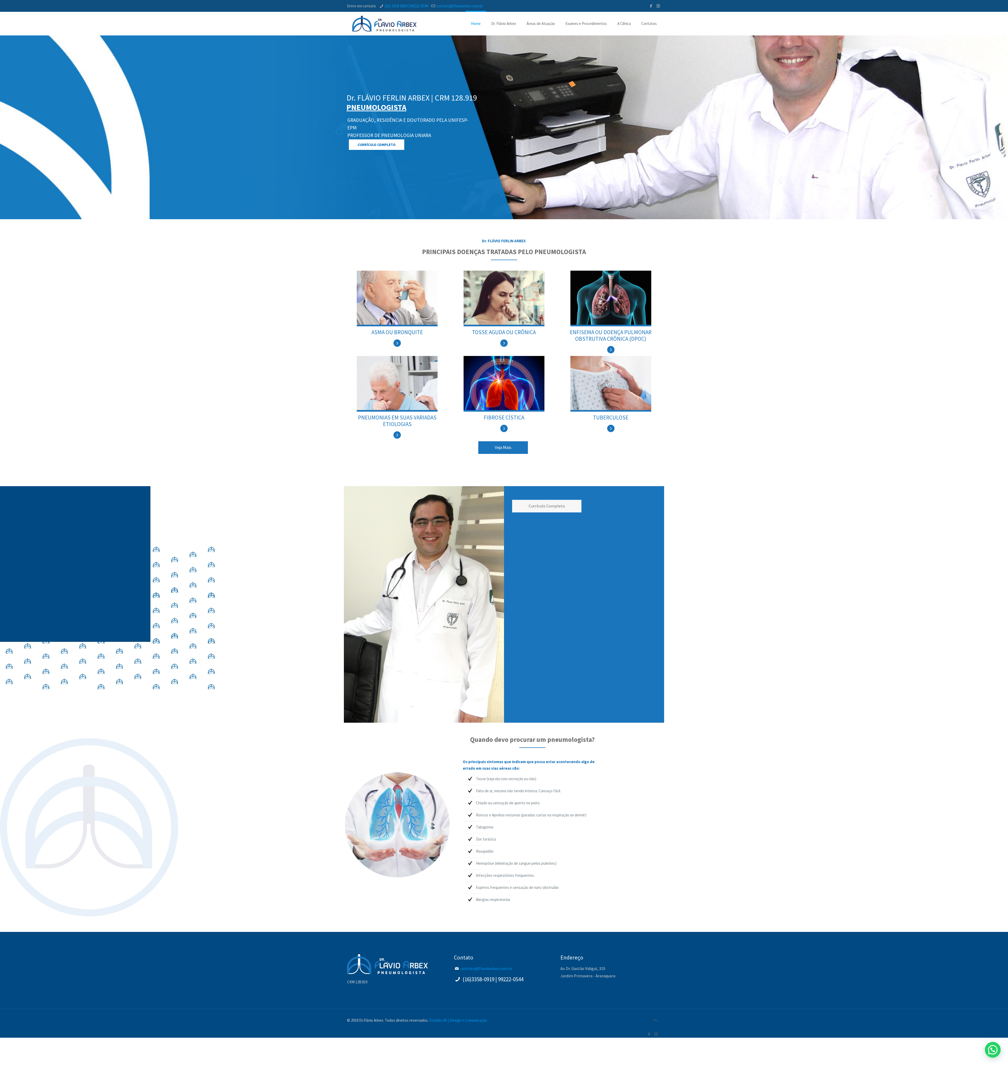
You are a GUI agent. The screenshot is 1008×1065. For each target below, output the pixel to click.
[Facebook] (651, 5)
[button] (993, 1050)
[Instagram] (658, 5)
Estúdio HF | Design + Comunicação (458, 1020)
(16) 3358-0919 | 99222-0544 (406, 5)
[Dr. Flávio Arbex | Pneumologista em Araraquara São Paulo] (384, 23)
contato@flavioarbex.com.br (460, 5)
